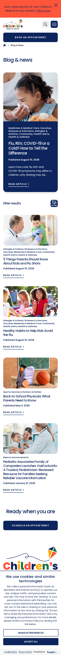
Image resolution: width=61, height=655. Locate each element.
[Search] (45, 24)
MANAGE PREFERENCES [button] (31, 632)
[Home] (4, 45)
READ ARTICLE (17, 184)
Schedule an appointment (30, 525)
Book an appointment (30, 37)
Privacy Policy (25, 651)
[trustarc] (51, 652)
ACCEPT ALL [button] (31, 641)
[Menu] (54, 24)
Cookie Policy (10, 651)
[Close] (56, 5)
